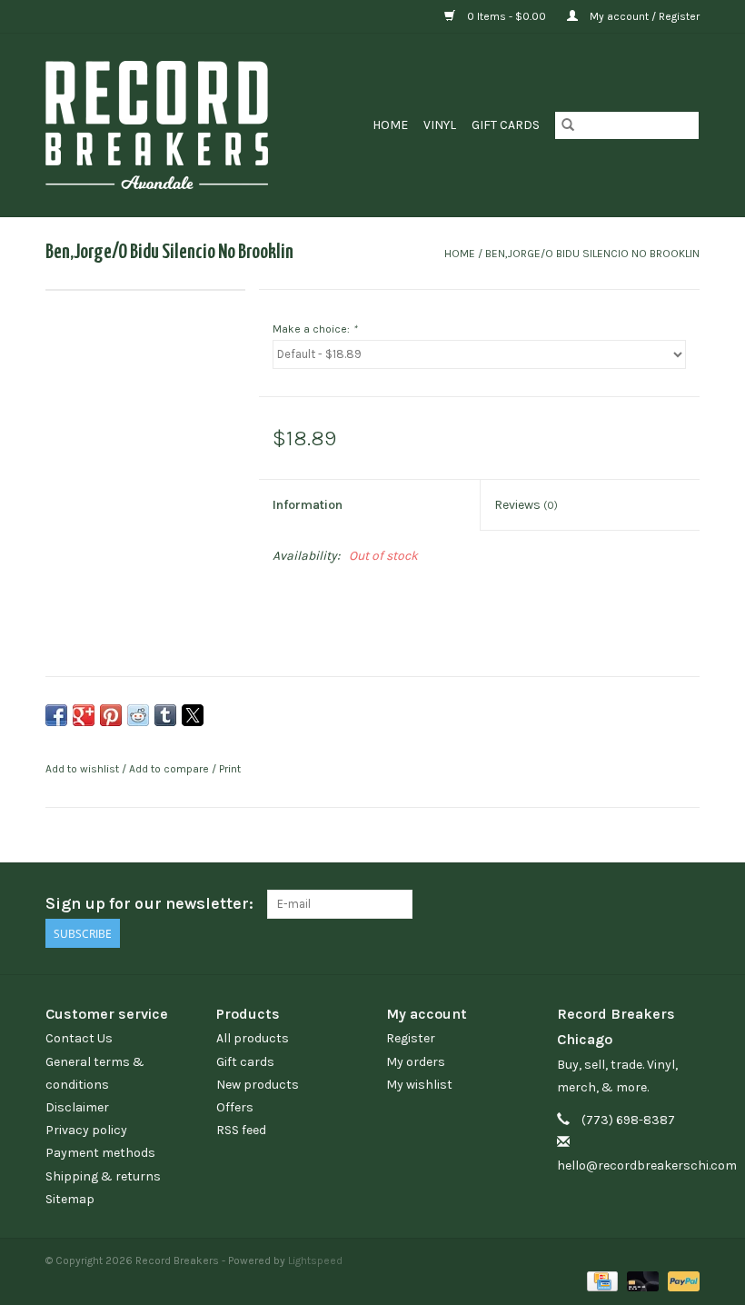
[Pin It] (111, 715)
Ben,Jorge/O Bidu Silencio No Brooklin (592, 253)
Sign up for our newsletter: (149, 903)
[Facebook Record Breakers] (621, 904)
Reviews (526, 505)
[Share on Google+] (83, 715)
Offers (234, 1107)
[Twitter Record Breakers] (653, 904)
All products (252, 1038)
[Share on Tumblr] (165, 715)
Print (230, 768)
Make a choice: (315, 329)
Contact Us (79, 1038)
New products (257, 1084)
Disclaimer (77, 1107)
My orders (415, 1062)
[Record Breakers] (176, 125)
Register (410, 1038)
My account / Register (643, 16)
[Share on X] (193, 715)
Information (308, 505)
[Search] (567, 125)
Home (390, 125)
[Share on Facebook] (56, 715)
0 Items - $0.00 (506, 16)
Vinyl (439, 125)
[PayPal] (680, 1279)
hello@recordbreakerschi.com (647, 1165)
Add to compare (170, 768)
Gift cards (506, 125)
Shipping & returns (103, 1176)
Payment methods (100, 1153)
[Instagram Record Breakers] (685, 904)
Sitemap (69, 1199)
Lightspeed (315, 1260)
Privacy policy (86, 1130)
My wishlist (419, 1084)
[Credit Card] (601, 1279)
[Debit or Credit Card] (641, 1279)
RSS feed (241, 1130)
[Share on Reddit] (138, 715)
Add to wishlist (83, 768)
